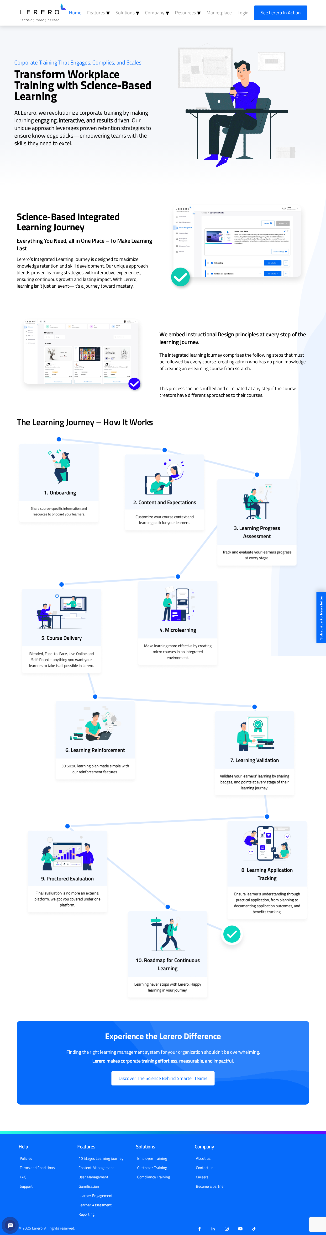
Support (26, 1186)
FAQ (23, 1177)
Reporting (87, 1214)
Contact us (204, 1168)
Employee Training (152, 1158)
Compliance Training (153, 1177)
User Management (93, 1177)
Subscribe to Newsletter (321, 617)
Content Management (96, 1168)
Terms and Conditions (37, 1168)
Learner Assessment (95, 1205)
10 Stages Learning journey (101, 1158)
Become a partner (210, 1186)
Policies (26, 1158)
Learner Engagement (96, 1195)
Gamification (89, 1186)
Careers (202, 1177)
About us (203, 1158)
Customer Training (152, 1168)
